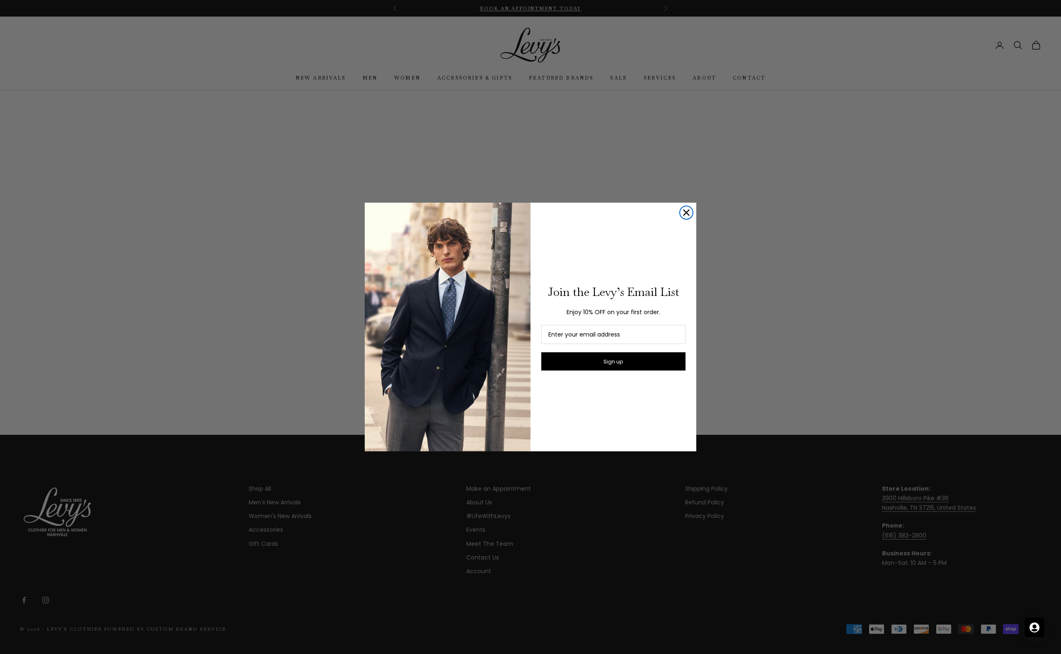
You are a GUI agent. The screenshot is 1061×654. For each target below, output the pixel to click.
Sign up (613, 362)
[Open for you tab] (1034, 627)
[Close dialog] (686, 212)
